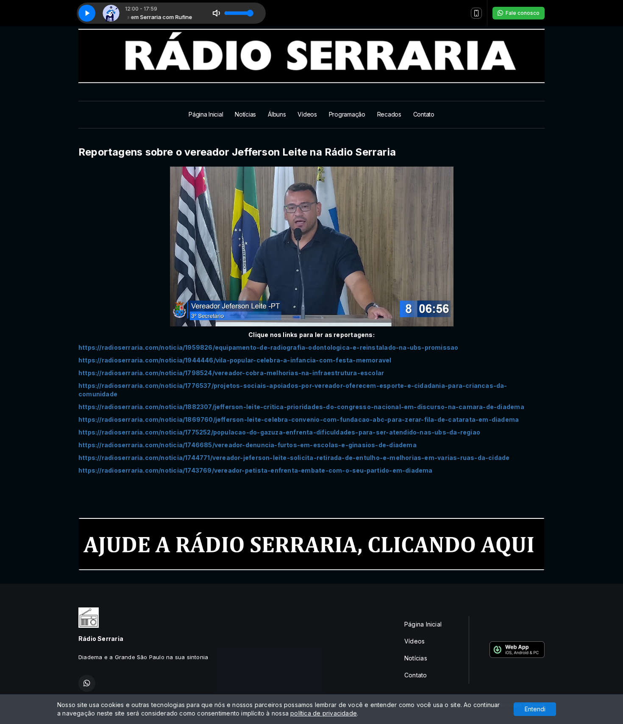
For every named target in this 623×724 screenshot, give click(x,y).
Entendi (535, 709)
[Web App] (476, 13)
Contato (423, 114)
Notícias (245, 114)
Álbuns (277, 114)
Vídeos (307, 114)
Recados (389, 114)
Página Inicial (206, 114)
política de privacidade (323, 713)
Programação (347, 114)
